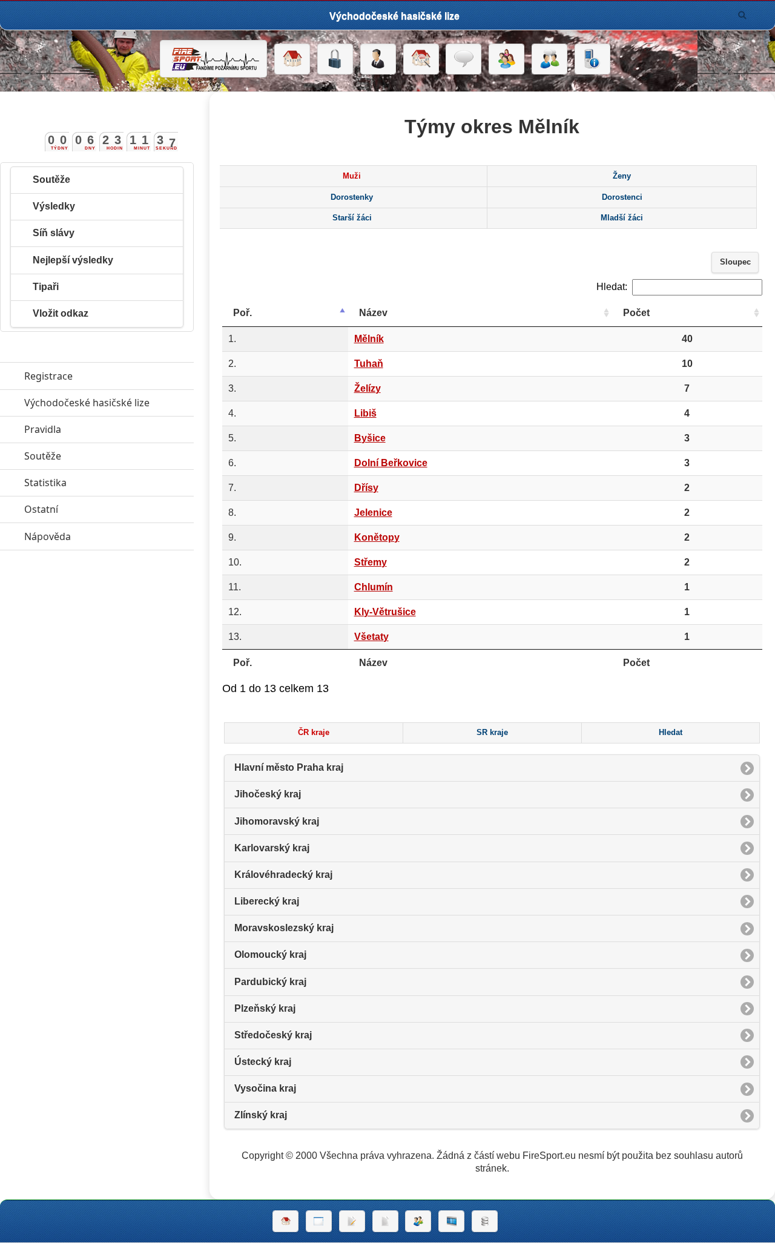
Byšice (370, 438)
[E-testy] (506, 59)
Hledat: (611, 287)
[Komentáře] (463, 59)
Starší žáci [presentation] (352, 218)
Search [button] (742, 15)
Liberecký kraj (266, 901)
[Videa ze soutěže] (451, 1221)
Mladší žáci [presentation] (622, 218)
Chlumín (373, 587)
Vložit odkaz (60, 313)
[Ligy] (485, 1221)
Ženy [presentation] (622, 176)
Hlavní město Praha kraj (288, 767)
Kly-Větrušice (385, 612)
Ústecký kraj (262, 1062)
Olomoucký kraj (270, 954)
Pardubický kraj (270, 982)
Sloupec (735, 262)
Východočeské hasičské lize (109, 402)
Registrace (48, 376)
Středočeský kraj (273, 1035)
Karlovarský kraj (271, 848)
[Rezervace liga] (352, 1221)
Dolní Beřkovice (390, 463)
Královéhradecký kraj (283, 874)
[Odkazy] (421, 59)
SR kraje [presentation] (492, 732)
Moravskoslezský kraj (284, 928)
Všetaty (371, 636)
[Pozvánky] (319, 1221)
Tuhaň (368, 363)
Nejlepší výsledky (73, 260)
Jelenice (373, 512)
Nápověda (103, 536)
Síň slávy (53, 233)
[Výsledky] (385, 1221)
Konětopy (377, 537)
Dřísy (366, 488)
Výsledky (54, 206)
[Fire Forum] (549, 59)
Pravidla (98, 429)
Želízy (367, 388)
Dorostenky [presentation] (352, 197)
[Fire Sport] (213, 58)
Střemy (370, 562)
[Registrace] (378, 59)
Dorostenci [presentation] (622, 197)
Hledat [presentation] (670, 732)
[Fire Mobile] (592, 59)
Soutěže (51, 179)
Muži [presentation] (352, 176)
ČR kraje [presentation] (313, 732)
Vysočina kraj (265, 1088)
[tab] (352, 176)
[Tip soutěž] (418, 1221)
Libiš (365, 413)
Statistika (101, 482)
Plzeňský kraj (264, 1008)
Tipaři (46, 287)
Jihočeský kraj (267, 794)
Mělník (369, 339)
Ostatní (97, 509)
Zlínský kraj (260, 1115)
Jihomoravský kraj (276, 821)
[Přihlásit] (335, 59)
